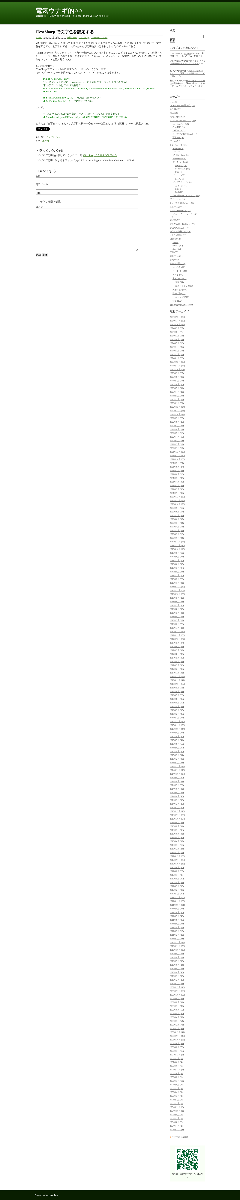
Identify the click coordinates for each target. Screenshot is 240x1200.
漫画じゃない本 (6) (184, 286)
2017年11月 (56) (177, 635)
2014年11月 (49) (177, 770)
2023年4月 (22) (177, 392)
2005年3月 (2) (176, 1096)
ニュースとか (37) (178, 207)
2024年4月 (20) (177, 347)
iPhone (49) (177, 246)
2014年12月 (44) (177, 766)
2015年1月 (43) (177, 762)
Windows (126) (179, 158)
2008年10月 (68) (177, 1040)
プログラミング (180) (182, 182)
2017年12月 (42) (177, 631)
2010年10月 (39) (177, 950)
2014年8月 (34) (177, 781)
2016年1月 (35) (177, 718)
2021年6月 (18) (177, 474)
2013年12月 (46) (177, 811)
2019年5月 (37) (177, 568)
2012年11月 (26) (177, 860)
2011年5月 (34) (177, 924)
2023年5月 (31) (177, 388)
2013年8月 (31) (177, 826)
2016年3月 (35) (177, 710)
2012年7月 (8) (176, 875)
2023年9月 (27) (177, 373)
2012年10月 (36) (177, 864)
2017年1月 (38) (177, 673)
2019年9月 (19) (177, 553)
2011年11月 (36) (177, 901)
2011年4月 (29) (177, 927)
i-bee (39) (174, 102)
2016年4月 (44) (177, 706)
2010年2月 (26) (177, 980)
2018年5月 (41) (177, 613)
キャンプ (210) (182, 297)
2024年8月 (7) (176, 332)
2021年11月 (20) (177, 455)
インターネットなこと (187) (183, 120)
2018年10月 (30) (177, 594)
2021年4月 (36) (177, 482)
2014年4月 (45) (177, 796)
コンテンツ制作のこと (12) (184, 134)
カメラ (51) (177, 275)
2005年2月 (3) (176, 1100)
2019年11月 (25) (177, 545)
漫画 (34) (179, 282)
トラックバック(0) (99, 37)
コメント (40, 206)
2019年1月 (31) (177, 583)
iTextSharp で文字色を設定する (100, 155)
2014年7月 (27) (177, 785)
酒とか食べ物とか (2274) (181, 305)
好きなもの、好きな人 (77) (182, 224)
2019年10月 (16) (177, 549)
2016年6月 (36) (177, 699)
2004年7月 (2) (176, 1118)
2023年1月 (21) (177, 403)
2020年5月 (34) (177, 523)
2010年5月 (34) (177, 968)
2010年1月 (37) (177, 983)
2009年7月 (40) (177, 1006)
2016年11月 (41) (177, 680)
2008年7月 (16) (177, 1051)
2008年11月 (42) (177, 1036)
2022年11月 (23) (177, 410)
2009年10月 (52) (177, 995)
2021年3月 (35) (177, 485)
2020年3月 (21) (177, 530)
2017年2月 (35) (177, 669)
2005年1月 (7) (176, 1103)
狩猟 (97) (174, 252)
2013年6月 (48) (177, 834)
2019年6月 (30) (177, 564)
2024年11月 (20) (177, 321)
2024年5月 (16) (177, 343)
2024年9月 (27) (177, 328)
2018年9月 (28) (177, 598)
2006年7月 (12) (177, 1081)
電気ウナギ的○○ (59, 10)
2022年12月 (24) (177, 407)
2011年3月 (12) (177, 931)
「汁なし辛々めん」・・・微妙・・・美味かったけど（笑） (187, 73)
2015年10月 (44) (177, 729)
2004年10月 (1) (177, 1111)
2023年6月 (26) (177, 384)
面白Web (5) (178, 137)
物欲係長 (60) (176, 239)
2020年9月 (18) (177, 508)
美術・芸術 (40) (179, 290)
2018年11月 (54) (177, 590)
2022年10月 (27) (177, 414)
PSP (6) (175, 242)
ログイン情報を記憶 (49, 201)
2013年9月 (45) (177, 822)
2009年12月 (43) (177, 987)
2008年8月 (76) (177, 1047)
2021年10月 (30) (177, 459)
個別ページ (72, 37)
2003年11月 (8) (177, 1129)
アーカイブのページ (181, 86)
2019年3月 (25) (177, 575)
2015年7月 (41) (177, 740)
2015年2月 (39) (177, 759)
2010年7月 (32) (177, 961)
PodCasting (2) (178, 130)
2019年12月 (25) (177, 542)
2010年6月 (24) (177, 965)
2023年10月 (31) (177, 369)
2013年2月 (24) (177, 849)
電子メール (42, 184)
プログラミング (53, 137)
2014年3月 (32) (177, 800)
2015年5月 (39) (177, 748)
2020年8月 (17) (177, 512)
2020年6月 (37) (177, 519)
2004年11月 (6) (177, 1107)
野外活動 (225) (179, 293)
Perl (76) (179, 192)
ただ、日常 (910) (177, 117)
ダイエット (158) (177, 199)
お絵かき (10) (178, 267)
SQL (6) (178, 172)
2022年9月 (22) (177, 418)
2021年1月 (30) (177, 493)
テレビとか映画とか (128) (182, 203)
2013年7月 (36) (177, 830)
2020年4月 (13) (177, 527)
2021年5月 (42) (177, 478)
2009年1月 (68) (177, 1028)
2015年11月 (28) (177, 725)
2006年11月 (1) (177, 1070)
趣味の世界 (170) (177, 263)
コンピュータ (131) (179, 145)
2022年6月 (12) (177, 429)
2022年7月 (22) (177, 425)
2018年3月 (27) (177, 620)
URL (38, 193)
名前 (38, 175)
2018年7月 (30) (177, 605)
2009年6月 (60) (177, 1010)
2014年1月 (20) (177, 807)
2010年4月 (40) (177, 972)
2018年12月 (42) (177, 586)
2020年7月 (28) (177, 515)
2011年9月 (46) (177, 909)
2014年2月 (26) (177, 804)
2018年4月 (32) (177, 616)
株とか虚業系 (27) (178, 235)
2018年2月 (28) (177, 624)
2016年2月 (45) (177, 714)
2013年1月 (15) (177, 852)
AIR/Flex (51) (181, 186)
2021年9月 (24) (177, 463)
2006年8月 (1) (176, 1077)
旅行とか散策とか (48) (180, 231)
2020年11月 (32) (177, 500)
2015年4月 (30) (177, 751)
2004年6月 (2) (176, 1122)
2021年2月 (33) (177, 489)
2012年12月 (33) (177, 856)
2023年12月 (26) (177, 362)
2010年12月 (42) (177, 942)
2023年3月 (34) (177, 396)
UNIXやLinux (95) (180, 155)
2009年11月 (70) (177, 991)
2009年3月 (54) (177, 1021)
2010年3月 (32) (177, 976)
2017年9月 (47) (177, 643)
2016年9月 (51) (177, 688)
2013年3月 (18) (177, 845)
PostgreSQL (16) (182, 169)
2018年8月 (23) (177, 601)
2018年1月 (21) (177, 628)
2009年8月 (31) (177, 1002)
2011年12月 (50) (177, 897)
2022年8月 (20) (177, 422)
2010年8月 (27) (177, 957)
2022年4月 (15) (177, 437)
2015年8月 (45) (177, 736)
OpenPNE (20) (178, 127)
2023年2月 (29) (177, 399)
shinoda (39, 37)
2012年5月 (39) (177, 879)
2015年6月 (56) (177, 744)
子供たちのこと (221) (180, 228)
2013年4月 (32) (177, 841)
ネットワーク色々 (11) (180, 210)
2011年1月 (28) (177, 938)
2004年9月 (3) (176, 1114)
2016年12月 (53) (177, 676)
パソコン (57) (178, 175)
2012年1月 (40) (177, 894)
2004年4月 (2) (176, 1126)
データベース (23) (180, 162)
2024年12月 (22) (177, 317)
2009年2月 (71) (177, 1025)
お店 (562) (174, 113)
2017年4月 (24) (177, 661)
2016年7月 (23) (177, 695)
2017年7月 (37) (177, 650)
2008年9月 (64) (177, 1043)
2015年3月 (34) (177, 755)
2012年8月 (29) (177, 871)
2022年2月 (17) (177, 444)
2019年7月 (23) (177, 560)
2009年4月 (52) (177, 1017)
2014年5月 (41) (177, 792)
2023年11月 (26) (177, 366)
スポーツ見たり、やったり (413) (185, 195)
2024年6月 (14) (177, 339)
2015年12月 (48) (177, 721)
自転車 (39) (175, 260)
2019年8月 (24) (177, 557)
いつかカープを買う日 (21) (182, 105)
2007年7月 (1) (176, 1058)
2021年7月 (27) (177, 470)
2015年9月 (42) (177, 733)
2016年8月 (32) (177, 691)
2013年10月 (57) (177, 819)
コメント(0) (84, 37)
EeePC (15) (180, 179)
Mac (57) (176, 152)
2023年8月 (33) (177, 377)
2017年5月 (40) (177, 658)
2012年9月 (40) (177, 867)
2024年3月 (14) (177, 351)
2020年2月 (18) (177, 534)
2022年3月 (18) (177, 440)
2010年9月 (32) (177, 953)
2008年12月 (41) (177, 1032)
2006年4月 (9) (176, 1092)
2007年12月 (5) (177, 1055)
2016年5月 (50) (177, 703)
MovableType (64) (180, 124)
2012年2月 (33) (177, 890)
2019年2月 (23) (177, 579)
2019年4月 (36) (177, 572)
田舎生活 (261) (176, 256)
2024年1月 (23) (177, 358)
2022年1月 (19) (177, 448)
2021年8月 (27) (177, 467)
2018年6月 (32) (177, 609)
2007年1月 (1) (176, 1066)
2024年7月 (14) (177, 336)
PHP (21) (179, 189)
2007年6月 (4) (176, 1062)
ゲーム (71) (175, 141)
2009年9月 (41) (177, 998)
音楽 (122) (177, 301)
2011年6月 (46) (177, 920)
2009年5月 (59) (177, 1013)
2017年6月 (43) (177, 654)
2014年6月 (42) (177, 789)
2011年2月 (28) (177, 935)
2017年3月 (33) (177, 665)
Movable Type (52, 1195)
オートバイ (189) (180, 271)
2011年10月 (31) (177, 905)
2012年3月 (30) (177, 886)
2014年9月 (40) (177, 777)
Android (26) (178, 148)
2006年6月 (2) (176, 1085)
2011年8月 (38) (177, 912)
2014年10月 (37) (177, 774)
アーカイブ (182, 311)
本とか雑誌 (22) (179, 278)
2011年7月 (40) (177, 916)
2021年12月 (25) (177, 452)
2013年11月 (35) (177, 815)
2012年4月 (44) (177, 882)
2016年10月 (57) (177, 684)
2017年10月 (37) (177, 639)
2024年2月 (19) (177, 354)
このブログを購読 (180, 1137)
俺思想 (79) (175, 220)
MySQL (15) (181, 165)
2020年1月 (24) (177, 538)
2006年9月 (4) (176, 1073)
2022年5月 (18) (177, 433)
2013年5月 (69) (177, 837)
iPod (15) (176, 249)
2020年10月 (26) (177, 504)
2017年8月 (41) (177, 646)
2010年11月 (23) (177, 946)
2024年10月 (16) (177, 324)
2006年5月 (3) (176, 1088)
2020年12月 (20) (177, 497)
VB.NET (45, 141)
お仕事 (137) (175, 109)
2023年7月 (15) (177, 381)
